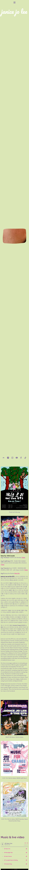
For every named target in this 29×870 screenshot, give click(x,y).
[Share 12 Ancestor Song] (26, 864)
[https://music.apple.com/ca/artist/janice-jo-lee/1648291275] (8, 458)
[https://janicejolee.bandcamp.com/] (4, 458)
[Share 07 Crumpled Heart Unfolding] (26, 860)
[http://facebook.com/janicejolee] (21, 458)
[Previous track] (25, 843)
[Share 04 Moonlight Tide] (26, 853)
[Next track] (27, 843)
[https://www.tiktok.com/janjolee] (25, 458)
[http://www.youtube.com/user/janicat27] (17, 458)
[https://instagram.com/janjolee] (12, 458)
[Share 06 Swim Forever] (26, 856)
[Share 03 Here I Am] (26, 849)
